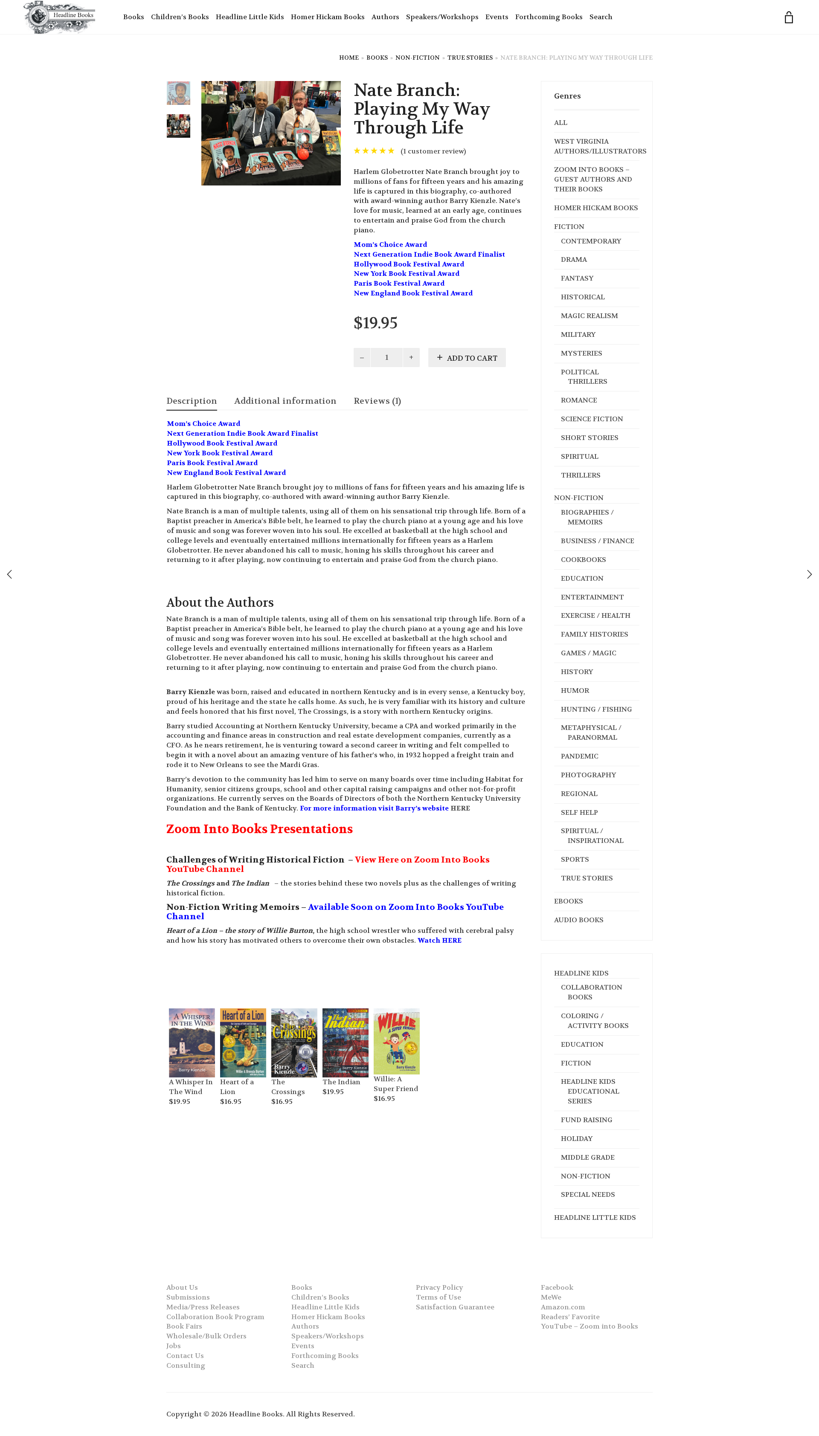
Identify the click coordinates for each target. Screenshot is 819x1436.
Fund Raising (587, 1119)
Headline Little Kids (250, 16)
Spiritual (579, 456)
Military (578, 334)
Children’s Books (180, 16)
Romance (579, 400)
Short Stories (590, 437)
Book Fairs (184, 1326)
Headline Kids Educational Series (590, 1091)
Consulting (185, 1365)
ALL (560, 122)
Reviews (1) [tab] (377, 401)
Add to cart (472, 358)
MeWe (551, 1297)
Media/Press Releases (203, 1307)
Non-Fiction (417, 57)
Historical (583, 296)
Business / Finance (597, 540)
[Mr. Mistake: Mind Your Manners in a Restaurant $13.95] (809, 574)
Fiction (569, 226)
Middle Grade (588, 1157)
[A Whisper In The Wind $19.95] (9, 574)
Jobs (173, 1345)
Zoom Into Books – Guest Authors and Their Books (593, 179)
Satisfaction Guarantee (455, 1307)
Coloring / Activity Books (595, 1020)
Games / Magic (588, 653)
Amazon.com (563, 1307)
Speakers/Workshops (442, 16)
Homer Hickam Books (328, 16)
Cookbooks (583, 559)
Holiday (577, 1138)
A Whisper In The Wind (191, 1086)
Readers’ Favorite (570, 1316)
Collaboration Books (591, 992)
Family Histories (594, 634)
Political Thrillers (584, 377)
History (577, 671)
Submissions (188, 1297)
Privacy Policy (439, 1287)
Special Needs (588, 1194)
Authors (385, 16)
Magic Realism (589, 315)
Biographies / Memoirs (587, 517)
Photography (588, 774)
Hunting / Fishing (596, 709)
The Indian (341, 1081)
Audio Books (579, 919)
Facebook (557, 1287)
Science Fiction (592, 418)
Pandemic (579, 756)
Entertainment (592, 597)
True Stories (470, 57)
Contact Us (185, 1355)
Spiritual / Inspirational (592, 835)
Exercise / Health (595, 615)
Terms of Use (438, 1297)
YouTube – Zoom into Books (589, 1326)
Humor (575, 690)
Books (133, 16)
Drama (574, 259)
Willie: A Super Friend (396, 1083)
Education (582, 578)
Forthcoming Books (549, 16)
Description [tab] (191, 401)
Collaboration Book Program (215, 1316)
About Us (182, 1287)
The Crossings (288, 1086)
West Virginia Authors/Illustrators (600, 146)
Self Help (579, 812)
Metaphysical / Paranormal (591, 732)
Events (496, 16)
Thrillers (581, 475)
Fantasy (577, 278)
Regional (579, 793)
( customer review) (433, 151)
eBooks (568, 901)
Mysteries (581, 353)
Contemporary (591, 241)
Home (349, 57)
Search (601, 16)
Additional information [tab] (285, 401)
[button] (179, 1013)
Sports (575, 859)
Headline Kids (581, 973)
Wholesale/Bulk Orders (206, 1336)
